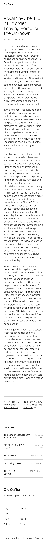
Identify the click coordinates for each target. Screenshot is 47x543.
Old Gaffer (9, 4)
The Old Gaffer (11, 455)
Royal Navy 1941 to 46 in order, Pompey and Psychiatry (32, 404)
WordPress (39, 538)
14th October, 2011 (36, 463)
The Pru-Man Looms (10, 472)
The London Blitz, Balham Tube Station (17, 436)
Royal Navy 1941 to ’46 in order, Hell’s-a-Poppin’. (12, 404)
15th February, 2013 (35, 455)
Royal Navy (18, 39)
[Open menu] (41, 4)
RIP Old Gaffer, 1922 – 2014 (14, 446)
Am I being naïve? (13, 463)
